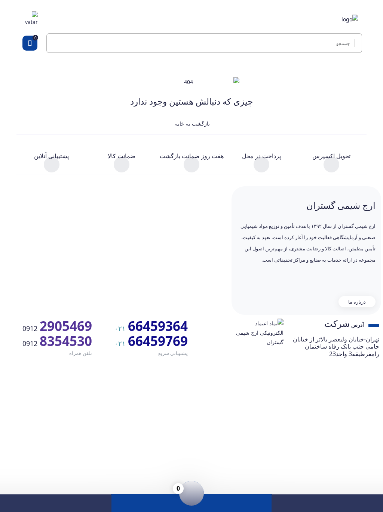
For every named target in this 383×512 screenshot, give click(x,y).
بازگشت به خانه (192, 123)
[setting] (356, 43)
